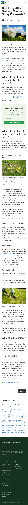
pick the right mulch (9, 253)
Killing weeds (6, 58)
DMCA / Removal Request (6, 495)
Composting (4, 472)
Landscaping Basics (6, 470)
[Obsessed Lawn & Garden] (5, 2)
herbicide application (8, 200)
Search (22, 391)
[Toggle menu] (25, 2)
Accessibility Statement (7, 492)
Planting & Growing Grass (6, 465)
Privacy (3, 487)
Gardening (4, 468)
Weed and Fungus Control (12, 382)
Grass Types (18, 466)
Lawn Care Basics (6, 461)
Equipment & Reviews (7, 474)
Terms (3, 490)
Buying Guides (18, 468)
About (3, 481)
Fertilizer (17, 464)
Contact (3, 483)
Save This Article (14, 122)
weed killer (20, 63)
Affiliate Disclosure (6, 485)
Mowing (16, 461)
